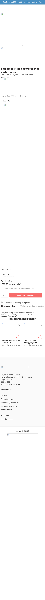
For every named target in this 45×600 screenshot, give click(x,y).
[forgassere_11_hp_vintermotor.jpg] (22, 29)
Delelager (12, 316)
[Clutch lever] (2, 186)
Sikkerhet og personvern (10, 403)
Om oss (4, 395)
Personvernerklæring (9, 406)
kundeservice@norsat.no (33, 2)
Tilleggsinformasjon (32, 306)
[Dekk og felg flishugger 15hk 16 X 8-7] (11, 330)
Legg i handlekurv (25, 295)
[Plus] (7, 294)
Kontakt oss (5, 415)
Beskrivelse (8, 306)
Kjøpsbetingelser (7, 419)
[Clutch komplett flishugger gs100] (33, 330)
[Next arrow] (8, 12)
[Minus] (7, 296)
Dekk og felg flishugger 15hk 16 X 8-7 (11, 341)
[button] (18, 337)
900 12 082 (17, 2)
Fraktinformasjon (7, 399)
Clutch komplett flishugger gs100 (30, 341)
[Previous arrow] (3, 12)
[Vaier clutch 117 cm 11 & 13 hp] (2, 86)
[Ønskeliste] (22, 46)
